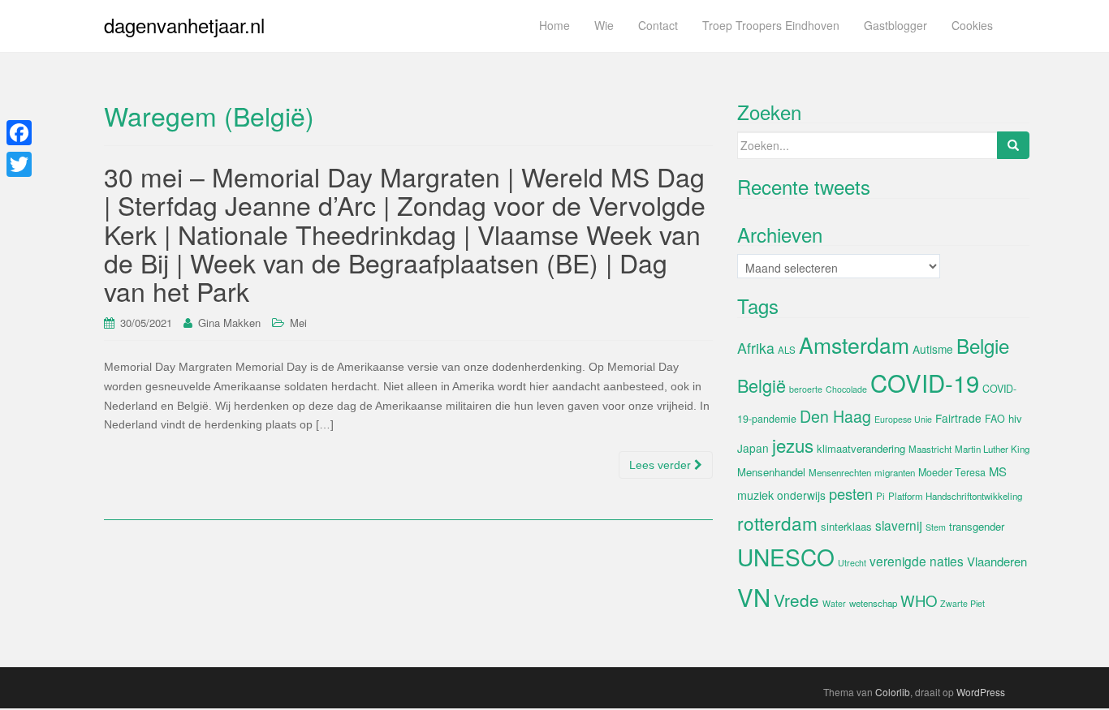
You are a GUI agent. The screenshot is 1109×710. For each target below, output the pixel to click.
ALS (787, 349)
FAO (995, 418)
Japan (753, 448)
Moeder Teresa (952, 472)
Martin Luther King (992, 448)
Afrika (756, 348)
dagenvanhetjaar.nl (184, 25)
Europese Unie (903, 419)
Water (834, 603)
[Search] (1013, 145)
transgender (976, 526)
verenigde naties (917, 561)
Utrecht (852, 563)
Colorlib (892, 692)
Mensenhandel (771, 472)
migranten (894, 472)
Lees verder (661, 464)
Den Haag (835, 416)
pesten (851, 493)
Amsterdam (854, 344)
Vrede (796, 599)
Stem (936, 527)
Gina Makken (229, 322)
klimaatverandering (861, 448)
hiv (1015, 418)
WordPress (980, 692)
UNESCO (786, 556)
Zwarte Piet (962, 603)
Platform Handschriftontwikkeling (955, 495)
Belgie (982, 345)
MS (998, 471)
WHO (918, 600)
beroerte (805, 389)
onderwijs (801, 495)
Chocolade (846, 389)
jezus (792, 445)
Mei (298, 322)
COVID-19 (924, 382)
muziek (755, 495)
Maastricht (929, 448)
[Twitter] (19, 164)
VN (753, 596)
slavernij (898, 525)
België (761, 385)
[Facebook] (19, 132)
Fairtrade (958, 418)
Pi (880, 495)
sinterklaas (846, 526)
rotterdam (777, 523)
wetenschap (873, 602)
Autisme (933, 349)
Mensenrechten (840, 472)
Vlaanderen (997, 561)
